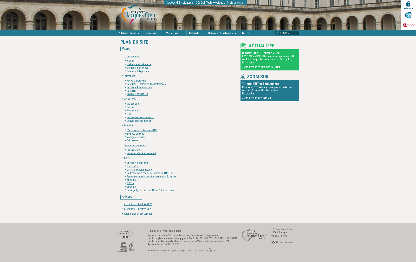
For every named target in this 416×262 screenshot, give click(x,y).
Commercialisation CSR (218, 241)
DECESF (176, 244)
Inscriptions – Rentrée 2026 (138, 204)
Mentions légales (172, 230)
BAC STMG (232, 238)
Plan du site (154, 230)
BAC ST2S (220, 238)
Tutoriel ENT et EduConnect (138, 213)
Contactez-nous (284, 242)
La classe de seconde (179, 235)
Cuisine (202, 241)
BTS (165, 244)
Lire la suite (248, 62)
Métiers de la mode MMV (186, 241)
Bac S (191, 238)
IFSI (169, 244)
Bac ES (199, 238)
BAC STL (208, 238)
